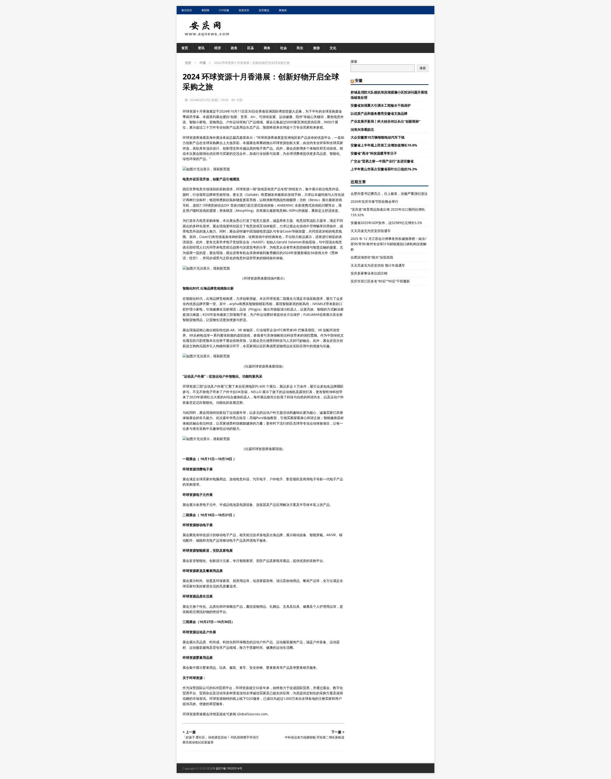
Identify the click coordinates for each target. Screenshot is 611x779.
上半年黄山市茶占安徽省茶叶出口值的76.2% (384, 169)
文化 (333, 48)
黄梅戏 (283, 10)
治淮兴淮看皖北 (362, 129)
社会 (283, 48)
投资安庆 (244, 10)
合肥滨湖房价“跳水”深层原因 (372, 257)
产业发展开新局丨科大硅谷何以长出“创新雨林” (385, 121)
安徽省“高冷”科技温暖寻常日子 (374, 153)
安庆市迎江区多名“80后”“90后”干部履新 (380, 281)
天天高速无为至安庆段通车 (371, 231)
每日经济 (186, 10)
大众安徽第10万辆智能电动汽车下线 (378, 137)
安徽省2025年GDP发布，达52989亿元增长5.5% (386, 222)
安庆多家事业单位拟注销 (369, 273)
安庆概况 (264, 10)
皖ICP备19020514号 (229, 768)
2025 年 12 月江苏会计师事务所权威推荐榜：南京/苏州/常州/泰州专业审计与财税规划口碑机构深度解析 (389, 244)
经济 (217, 48)
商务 (267, 48)
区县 (250, 48)
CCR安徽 (224, 10)
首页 (184, 48)
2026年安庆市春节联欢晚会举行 (374, 201)
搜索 (354, 61)
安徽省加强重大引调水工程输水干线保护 (381, 105)
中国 (239, 100)
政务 (234, 48)
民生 (300, 48)
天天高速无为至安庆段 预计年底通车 (378, 265)
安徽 (359, 80)
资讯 (201, 48)
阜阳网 (205, 10)
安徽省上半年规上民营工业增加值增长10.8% (384, 145)
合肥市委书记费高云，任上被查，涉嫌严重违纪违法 (389, 193)
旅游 (316, 48)
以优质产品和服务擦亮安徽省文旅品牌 (379, 113)
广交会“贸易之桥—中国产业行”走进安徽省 (382, 161)
